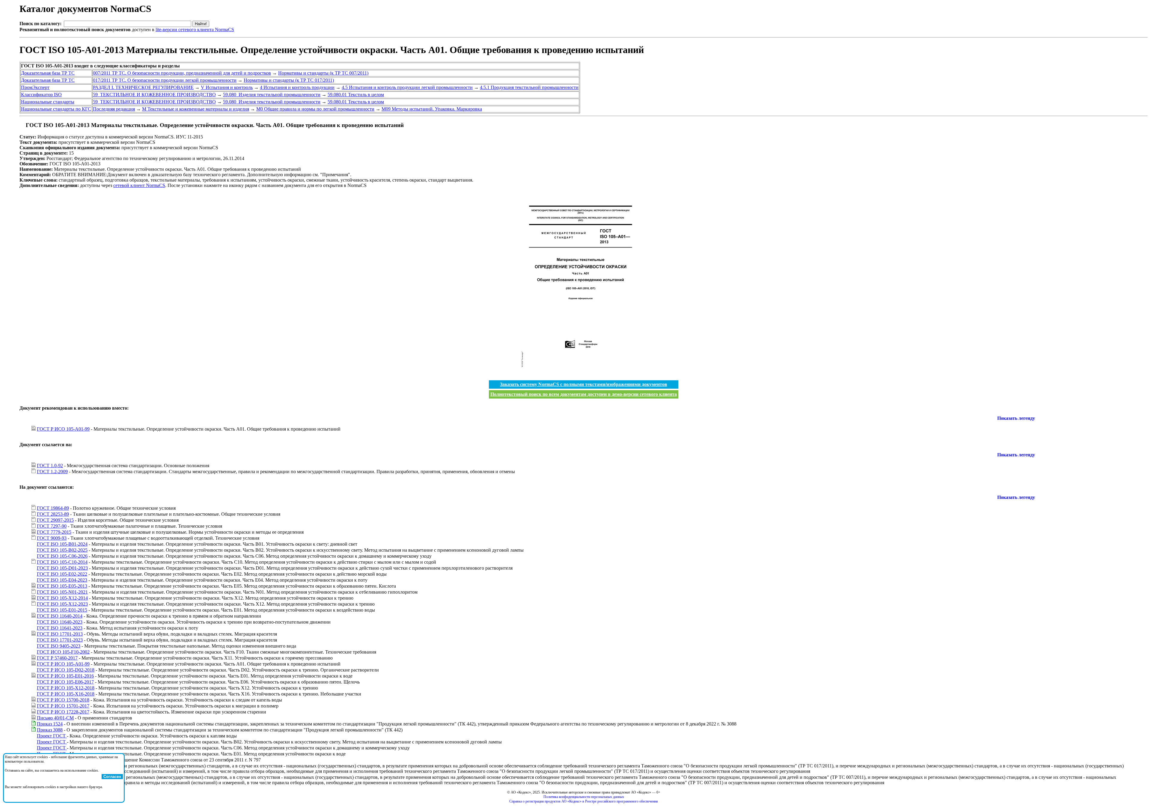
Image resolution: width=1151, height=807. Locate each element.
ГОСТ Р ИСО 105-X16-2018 (65, 693)
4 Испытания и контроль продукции (297, 87)
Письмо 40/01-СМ (55, 717)
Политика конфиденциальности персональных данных (583, 797)
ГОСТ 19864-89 (53, 508)
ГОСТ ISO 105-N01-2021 (62, 592)
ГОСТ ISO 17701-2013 (60, 633)
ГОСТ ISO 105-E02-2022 (62, 574)
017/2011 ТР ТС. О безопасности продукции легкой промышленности (164, 80)
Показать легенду (1016, 418)
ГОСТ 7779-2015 (54, 532)
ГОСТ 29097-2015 (55, 520)
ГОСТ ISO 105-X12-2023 (62, 604)
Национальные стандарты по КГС (56, 108)
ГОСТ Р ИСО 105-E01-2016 (65, 675)
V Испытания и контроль (227, 87)
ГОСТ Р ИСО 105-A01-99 (63, 429)
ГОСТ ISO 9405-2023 (58, 645)
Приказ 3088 (50, 729)
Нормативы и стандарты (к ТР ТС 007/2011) (323, 73)
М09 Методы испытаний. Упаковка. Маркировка (432, 108)
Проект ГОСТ (52, 735)
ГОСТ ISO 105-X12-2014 (62, 598)
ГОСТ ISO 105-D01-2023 (62, 568)
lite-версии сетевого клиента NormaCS (195, 29)
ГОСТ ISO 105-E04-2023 (62, 580)
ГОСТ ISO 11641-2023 (59, 627)
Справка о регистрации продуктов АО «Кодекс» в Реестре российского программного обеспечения (583, 801)
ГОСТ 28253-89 (53, 514)
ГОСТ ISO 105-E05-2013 (62, 586)
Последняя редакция (114, 108)
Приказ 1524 (50, 723)
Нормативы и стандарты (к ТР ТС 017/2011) (289, 80)
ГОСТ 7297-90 (52, 526)
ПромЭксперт (35, 87)
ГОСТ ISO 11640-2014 (59, 616)
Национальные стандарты (47, 101)
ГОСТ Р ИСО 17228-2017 (63, 711)
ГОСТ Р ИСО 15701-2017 (63, 705)
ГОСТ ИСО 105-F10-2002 (63, 651)
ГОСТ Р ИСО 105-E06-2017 (65, 681)
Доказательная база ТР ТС (48, 73)
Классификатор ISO (41, 94)
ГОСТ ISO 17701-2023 (60, 639)
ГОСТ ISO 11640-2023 (59, 622)
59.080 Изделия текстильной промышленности (271, 94)
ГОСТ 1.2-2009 (52, 471)
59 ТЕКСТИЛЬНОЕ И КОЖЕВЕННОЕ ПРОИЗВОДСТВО (154, 94)
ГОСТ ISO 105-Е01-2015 (62, 610)
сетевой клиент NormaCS (139, 185)
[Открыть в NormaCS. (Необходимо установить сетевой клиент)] (21, 125)
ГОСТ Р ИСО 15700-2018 (63, 699)
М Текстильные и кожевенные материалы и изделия (195, 108)
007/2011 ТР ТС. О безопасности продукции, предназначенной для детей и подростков (182, 73)
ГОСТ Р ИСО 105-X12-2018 (65, 687)
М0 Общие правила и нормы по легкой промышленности (315, 108)
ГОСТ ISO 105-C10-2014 (62, 562)
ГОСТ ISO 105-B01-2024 (62, 544)
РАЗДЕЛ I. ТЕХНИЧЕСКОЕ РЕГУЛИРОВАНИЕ (143, 87)
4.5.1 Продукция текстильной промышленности (529, 87)
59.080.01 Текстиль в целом (356, 94)
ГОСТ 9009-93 (52, 538)
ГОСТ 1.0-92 (50, 465)
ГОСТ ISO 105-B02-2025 (62, 550)
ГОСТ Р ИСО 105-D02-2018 (65, 669)
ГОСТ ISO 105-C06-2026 (62, 556)
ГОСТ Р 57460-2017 (57, 657)
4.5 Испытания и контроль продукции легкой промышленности (407, 87)
